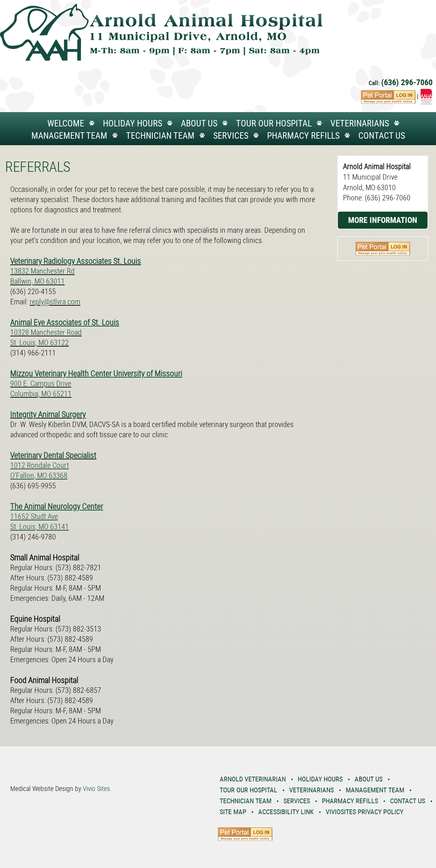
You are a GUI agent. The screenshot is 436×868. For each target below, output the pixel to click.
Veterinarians (359, 123)
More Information (382, 219)
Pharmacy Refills (303, 135)
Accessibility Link (286, 811)
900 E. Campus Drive (40, 383)
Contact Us (381, 135)
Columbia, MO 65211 (41, 393)
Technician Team (160, 135)
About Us (199, 123)
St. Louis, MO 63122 (39, 342)
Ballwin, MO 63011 (37, 281)
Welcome (65, 123)
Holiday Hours (132, 123)
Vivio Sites (96, 788)
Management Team (69, 135)
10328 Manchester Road (46, 332)
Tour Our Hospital (274, 123)
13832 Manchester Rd (42, 271)
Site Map (233, 811)
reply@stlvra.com (55, 301)
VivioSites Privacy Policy (364, 811)
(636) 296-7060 (407, 82)
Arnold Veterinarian (253, 778)
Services (230, 135)
